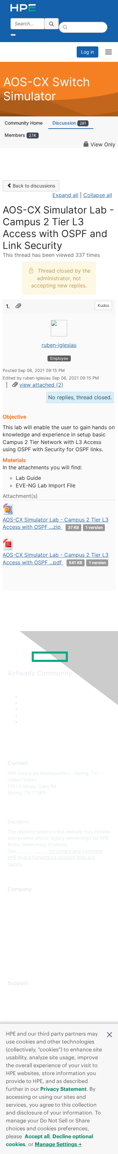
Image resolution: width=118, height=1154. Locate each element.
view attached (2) (41, 384)
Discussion (69, 123)
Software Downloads (30, 1022)
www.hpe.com (32, 851)
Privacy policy (23, 938)
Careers (16, 909)
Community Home (24, 123)
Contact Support (25, 1003)
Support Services (26, 993)
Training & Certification (32, 1013)
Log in (87, 52)
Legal (13, 957)
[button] (109, 1034)
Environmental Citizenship (35, 928)
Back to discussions (33, 185)
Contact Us (19, 918)
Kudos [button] (103, 305)
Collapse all (97, 195)
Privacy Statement (63, 1089)
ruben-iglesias (59, 345)
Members (20, 135)
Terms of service (25, 948)
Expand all (65, 195)
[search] (51, 23)
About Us (17, 899)
